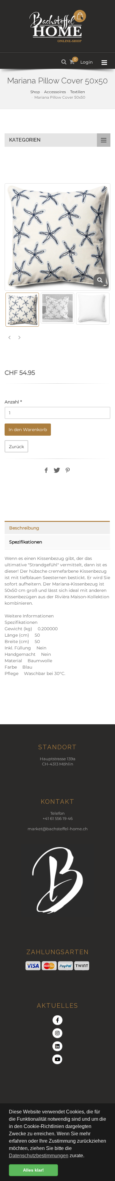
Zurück (16, 446)
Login (86, 62)
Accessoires (55, 92)
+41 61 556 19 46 (58, 818)
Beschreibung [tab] (24, 528)
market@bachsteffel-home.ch (58, 828)
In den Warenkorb (28, 429)
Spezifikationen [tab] (25, 542)
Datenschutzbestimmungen (38, 1155)
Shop (35, 92)
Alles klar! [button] (33, 1170)
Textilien (77, 92)
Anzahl (13, 402)
